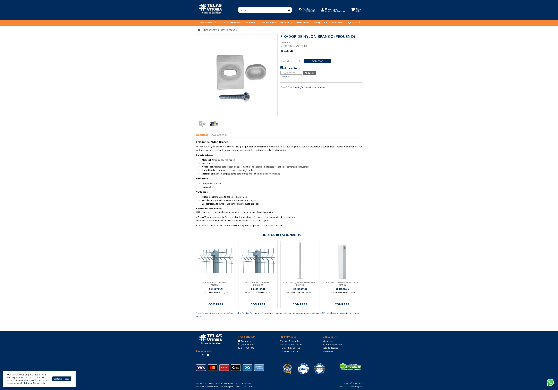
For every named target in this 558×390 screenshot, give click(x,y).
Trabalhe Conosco (289, 351)
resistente (355, 313)
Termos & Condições (290, 348)
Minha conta (328, 341)
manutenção (332, 313)
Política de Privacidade (291, 344)
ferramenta (267, 313)
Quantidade (285, 61)
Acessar (328, 11)
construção (239, 313)
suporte (257, 313)
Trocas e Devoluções (290, 341)
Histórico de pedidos (332, 344)
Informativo (328, 351)
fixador (205, 313)
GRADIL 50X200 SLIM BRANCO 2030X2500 (258, 283)
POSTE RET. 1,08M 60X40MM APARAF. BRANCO (300, 283)
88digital (358, 387)
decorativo (344, 313)
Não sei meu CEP (287, 76)
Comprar (317, 61)
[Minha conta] (322, 9)
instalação (290, 313)
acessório (228, 313)
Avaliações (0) (219, 135)
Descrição (202, 135)
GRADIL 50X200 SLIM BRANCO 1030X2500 (216, 283)
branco (219, 313)
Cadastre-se (339, 11)
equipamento (302, 313)
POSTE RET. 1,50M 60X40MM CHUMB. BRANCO (342, 283)
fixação (249, 313)
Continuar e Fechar (61, 379)
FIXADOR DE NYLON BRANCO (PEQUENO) (220, 30)
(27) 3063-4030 (309, 11)
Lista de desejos (330, 348)
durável (199, 316)
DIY (323, 313)
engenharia (279, 313)
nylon (212, 313)
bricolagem (315, 313)
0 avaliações (298, 87)
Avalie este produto (315, 87)
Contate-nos (246, 341)
